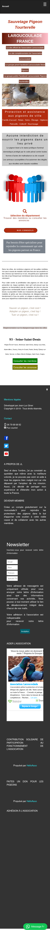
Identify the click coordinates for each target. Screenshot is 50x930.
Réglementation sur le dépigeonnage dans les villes (25, 328)
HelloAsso (32, 765)
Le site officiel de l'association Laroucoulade (25, 48)
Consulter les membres (25, 360)
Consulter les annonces (25, 367)
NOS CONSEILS (25, 230)
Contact (8, 418)
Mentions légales (12, 399)
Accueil (5, 6)
